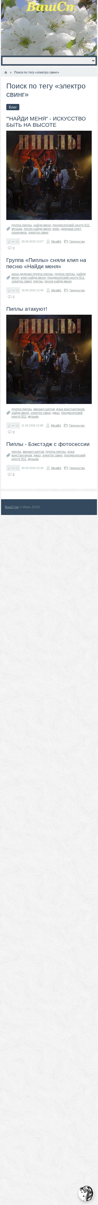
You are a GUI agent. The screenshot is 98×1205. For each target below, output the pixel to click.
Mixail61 (56, 241)
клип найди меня (33, 278)
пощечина (19, 232)
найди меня (42, 225)
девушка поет (71, 229)
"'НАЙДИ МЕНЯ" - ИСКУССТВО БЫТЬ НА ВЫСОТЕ (46, 121)
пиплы (38, 281)
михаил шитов (44, 409)
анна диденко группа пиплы (32, 274)
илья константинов (70, 409)
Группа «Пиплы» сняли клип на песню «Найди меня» (46, 263)
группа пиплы (21, 225)
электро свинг (38, 232)
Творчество (77, 241)
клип (56, 229)
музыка (16, 229)
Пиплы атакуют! (26, 309)
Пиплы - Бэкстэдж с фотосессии (48, 444)
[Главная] (6, 72)
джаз (56, 413)
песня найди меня (37, 229)
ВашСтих (12, 507)
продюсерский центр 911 (71, 225)
